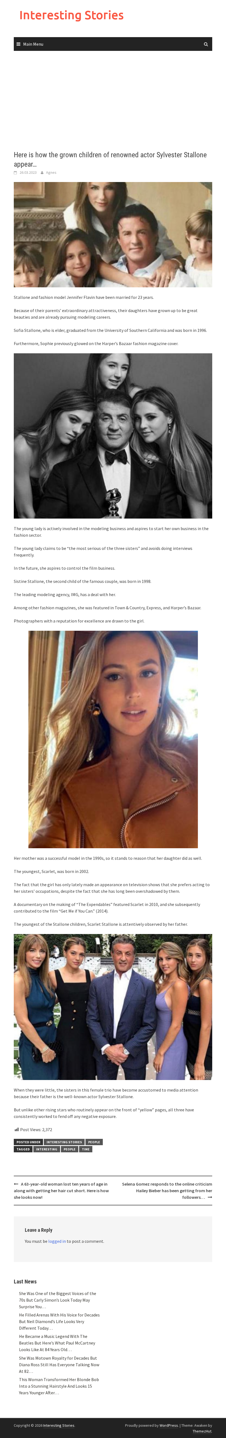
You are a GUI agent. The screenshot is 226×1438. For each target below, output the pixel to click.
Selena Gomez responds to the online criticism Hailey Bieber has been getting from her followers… (167, 1190)
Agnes (51, 172)
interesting (46, 1149)
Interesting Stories (71, 14)
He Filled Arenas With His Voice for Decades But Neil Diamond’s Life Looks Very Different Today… (59, 1321)
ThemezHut (202, 1431)
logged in (57, 1241)
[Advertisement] (113, 100)
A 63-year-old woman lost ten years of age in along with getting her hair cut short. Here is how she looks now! (61, 1190)
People (94, 1142)
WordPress (169, 1425)
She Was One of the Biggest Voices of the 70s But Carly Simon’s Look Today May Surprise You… (57, 1300)
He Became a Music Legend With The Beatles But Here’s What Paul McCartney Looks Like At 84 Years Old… (57, 1343)
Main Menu (33, 44)
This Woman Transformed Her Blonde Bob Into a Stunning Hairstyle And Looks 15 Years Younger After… (59, 1386)
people (70, 1149)
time (86, 1149)
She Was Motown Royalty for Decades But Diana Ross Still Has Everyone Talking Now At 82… (59, 1364)
